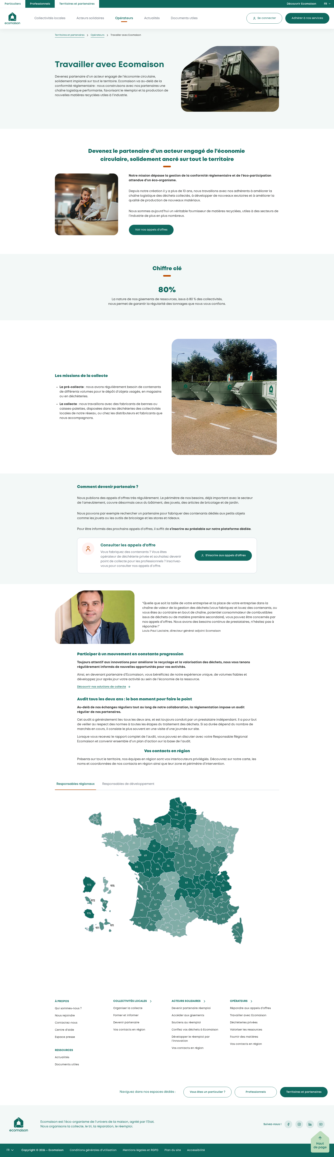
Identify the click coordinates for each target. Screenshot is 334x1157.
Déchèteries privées (243, 1022)
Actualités (152, 18)
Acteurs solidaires (90, 18)
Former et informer (125, 1015)
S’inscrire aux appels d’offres (225, 555)
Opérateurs (124, 18)
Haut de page (320, 1145)
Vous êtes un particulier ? (207, 1092)
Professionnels (40, 4)
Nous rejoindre (65, 1015)
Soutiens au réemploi (186, 1022)
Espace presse (65, 1037)
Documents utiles (184, 18)
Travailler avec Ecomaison (248, 1015)
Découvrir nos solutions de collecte (101, 687)
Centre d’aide (64, 1030)
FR (325, 4)
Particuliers (13, 4)
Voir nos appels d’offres (151, 230)
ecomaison (12, 18)
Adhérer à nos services (307, 18)
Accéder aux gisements (188, 1015)
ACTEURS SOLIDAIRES (186, 1001)
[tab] (75, 785)
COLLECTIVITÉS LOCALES (130, 1001)
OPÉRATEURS (239, 1001)
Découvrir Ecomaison (301, 4)
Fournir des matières (244, 1037)
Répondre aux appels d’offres (250, 1008)
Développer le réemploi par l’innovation (191, 1039)
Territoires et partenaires (77, 4)
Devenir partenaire (126, 1022)
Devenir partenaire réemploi (191, 1008)
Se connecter (266, 18)
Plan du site (172, 1150)
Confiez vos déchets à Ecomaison (195, 1030)
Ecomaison (18, 1124)
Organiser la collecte (127, 1008)
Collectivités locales (49, 18)
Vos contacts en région (188, 1048)
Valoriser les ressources (246, 1030)
